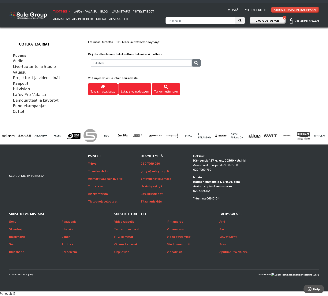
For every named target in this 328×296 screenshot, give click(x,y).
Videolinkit (174, 252)
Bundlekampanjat (29, 106)
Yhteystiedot (143, 11)
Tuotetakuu (96, 186)
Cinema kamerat (125, 244)
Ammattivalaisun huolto (73, 19)
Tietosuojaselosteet (102, 201)
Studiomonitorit (178, 244)
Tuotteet (60, 11)
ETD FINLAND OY (204, 135)
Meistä (233, 10)
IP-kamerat (175, 221)
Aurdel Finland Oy (237, 135)
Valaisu (20, 72)
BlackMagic (17, 236)
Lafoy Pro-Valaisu (29, 94)
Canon (66, 236)
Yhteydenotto (256, 10)
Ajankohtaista (98, 194)
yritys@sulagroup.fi (155, 171)
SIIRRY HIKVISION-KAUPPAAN (295, 10)
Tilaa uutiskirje (151, 201)
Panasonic (69, 221)
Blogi (104, 11)
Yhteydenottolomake (156, 178)
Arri (222, 221)
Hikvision (21, 89)
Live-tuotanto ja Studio (34, 66)
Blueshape (16, 252)
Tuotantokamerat (127, 229)
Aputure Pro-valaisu (233, 252)
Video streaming (179, 236)
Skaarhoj (15, 229)
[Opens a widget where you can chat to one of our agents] (313, 289)
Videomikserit (177, 229)
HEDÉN (57, 135)
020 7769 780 (150, 163)
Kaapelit (20, 83)
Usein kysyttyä (151, 186)
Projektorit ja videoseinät (36, 77)
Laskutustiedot (152, 194)
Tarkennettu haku (166, 91)
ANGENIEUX (41, 135)
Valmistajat (121, 11)
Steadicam (69, 252)
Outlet (18, 111)
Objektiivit (121, 252)
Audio (18, 61)
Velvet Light (228, 236)
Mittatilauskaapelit (112, 19)
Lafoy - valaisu (85, 11)
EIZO (106, 135)
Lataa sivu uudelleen (135, 91)
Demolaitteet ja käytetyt (36, 100)
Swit (12, 244)
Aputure (67, 244)
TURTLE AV (320, 135)
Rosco (223, 244)
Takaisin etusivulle (103, 91)
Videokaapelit (124, 221)
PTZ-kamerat (123, 236)
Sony (12, 221)
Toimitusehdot (98, 171)
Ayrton (224, 229)
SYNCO (188, 135)
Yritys (92, 163)
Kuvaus (19, 55)
